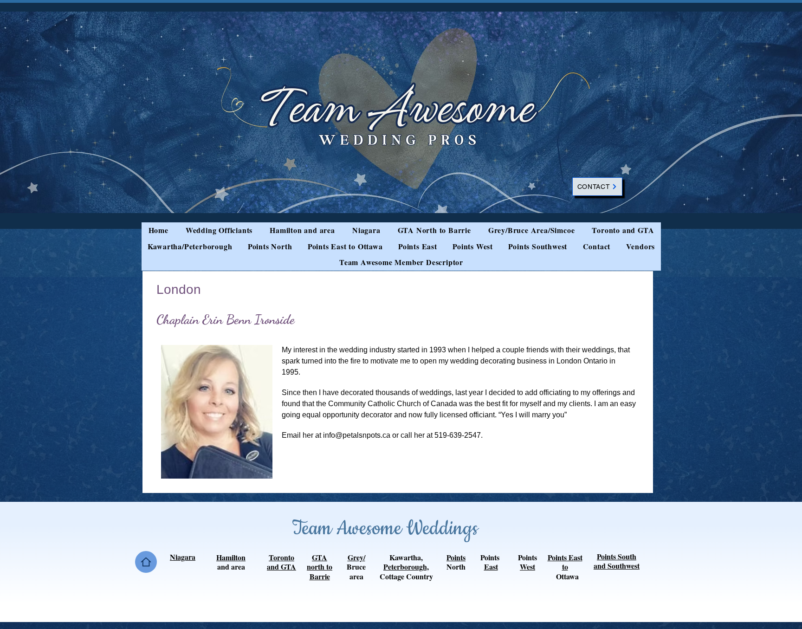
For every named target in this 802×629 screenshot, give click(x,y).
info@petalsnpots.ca (356, 435)
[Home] (146, 562)
